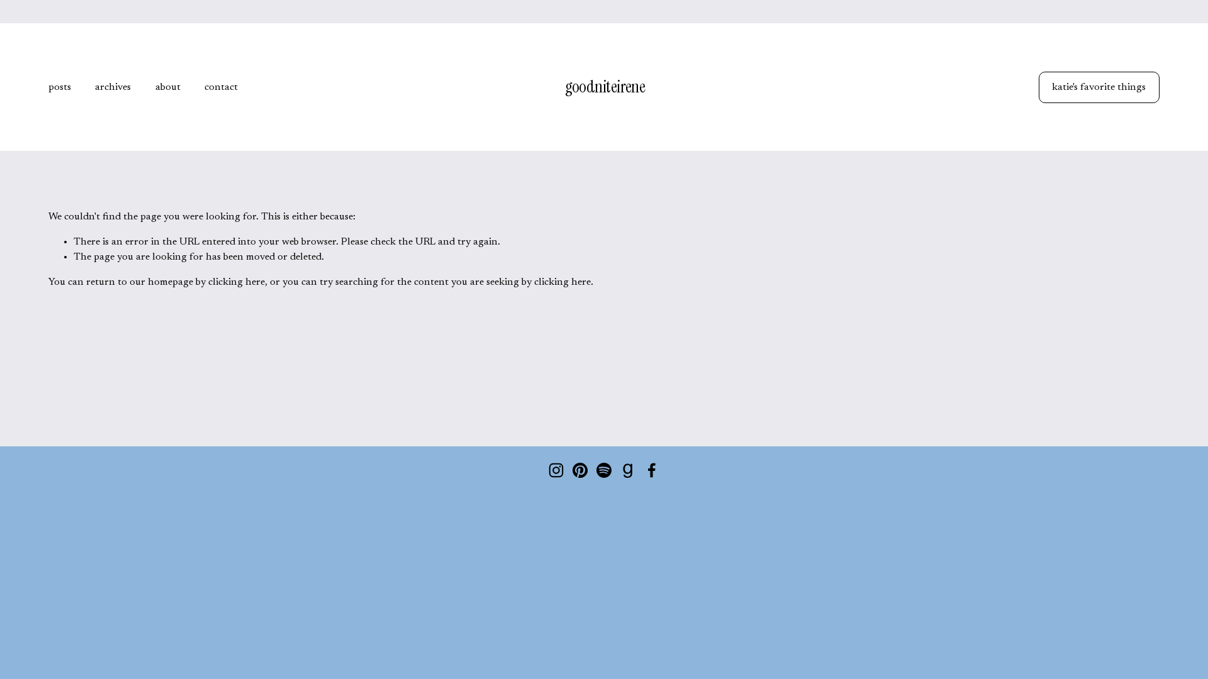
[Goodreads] (627, 470)
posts (59, 87)
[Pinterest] (580, 470)
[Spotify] (604, 470)
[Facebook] (651, 470)
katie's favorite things (1099, 87)
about (168, 87)
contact (221, 87)
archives (113, 87)
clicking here (236, 282)
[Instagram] (556, 470)
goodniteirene (605, 86)
